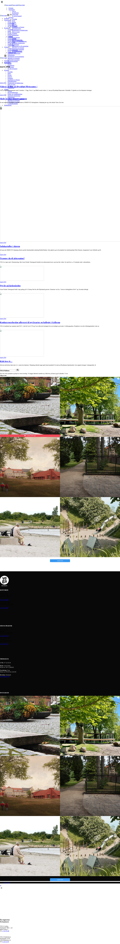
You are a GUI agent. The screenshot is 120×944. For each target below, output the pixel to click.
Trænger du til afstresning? (12, 258)
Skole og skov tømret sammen (13, 99)
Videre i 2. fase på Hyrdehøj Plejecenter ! (18, 86)
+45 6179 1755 (4, 644)
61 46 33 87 (5, 941)
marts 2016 (3, 83)
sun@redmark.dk (5, 676)
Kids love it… (6, 361)
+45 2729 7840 (4, 600)
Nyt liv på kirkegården (10, 286)
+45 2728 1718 (4, 636)
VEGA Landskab (6, 882)
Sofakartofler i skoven (10, 246)
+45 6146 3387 (4, 608)
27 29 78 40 (5, 931)
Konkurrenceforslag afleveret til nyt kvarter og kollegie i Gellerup (30, 322)
